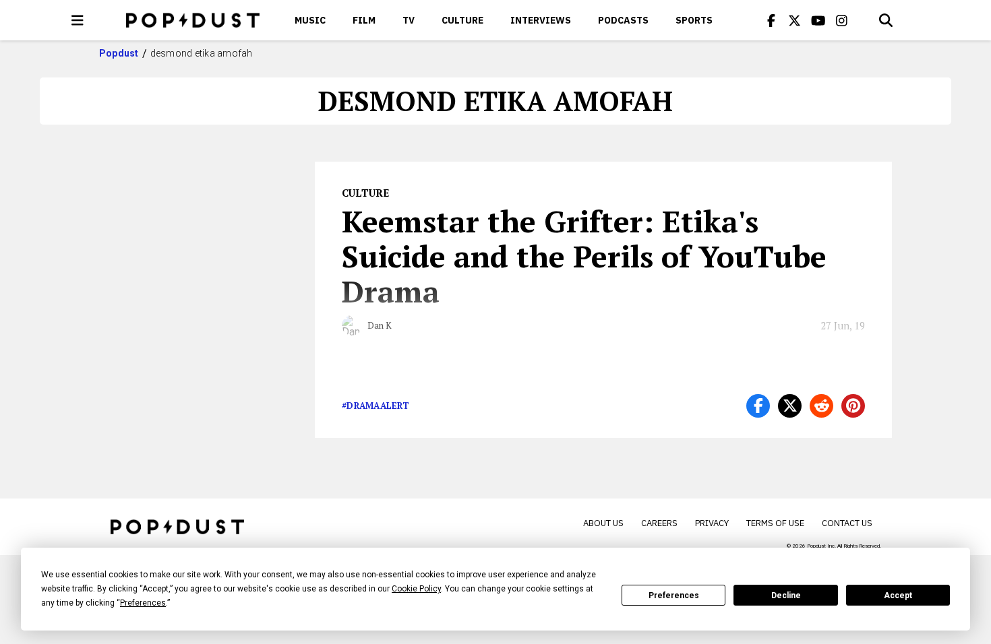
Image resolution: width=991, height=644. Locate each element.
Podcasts (623, 20)
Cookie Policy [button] (416, 588)
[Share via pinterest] (853, 406)
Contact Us (847, 523)
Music (310, 20)
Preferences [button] (143, 603)
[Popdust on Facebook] (771, 20)
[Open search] (886, 20)
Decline (786, 595)
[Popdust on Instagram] (842, 20)
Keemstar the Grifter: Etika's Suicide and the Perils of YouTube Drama (584, 256)
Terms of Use (775, 523)
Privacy (712, 523)
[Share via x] (790, 406)
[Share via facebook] (758, 406)
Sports (694, 20)
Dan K (379, 325)
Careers (659, 523)
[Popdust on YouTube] (818, 20)
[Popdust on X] (795, 20)
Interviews (540, 20)
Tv (408, 20)
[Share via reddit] (821, 406)
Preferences (674, 595)
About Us (603, 523)
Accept (898, 595)
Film (364, 20)
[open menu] (77, 20)
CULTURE (462, 20)
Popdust (119, 53)
